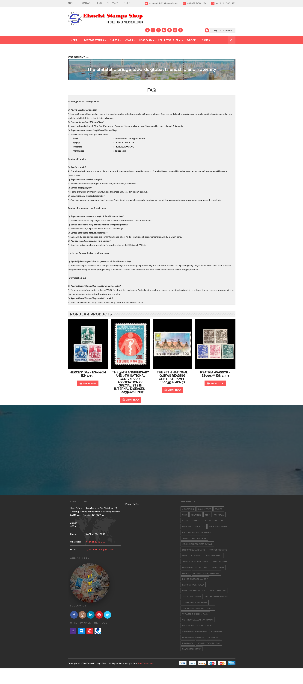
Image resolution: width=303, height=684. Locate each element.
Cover (129, 40)
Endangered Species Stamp (195, 567)
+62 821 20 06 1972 (225, 3)
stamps (218, 509)
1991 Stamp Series (214, 556)
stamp (185, 521)
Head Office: (76, 508)
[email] (169, 30)
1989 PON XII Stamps (218, 550)
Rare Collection (218, 591)
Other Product (80, 48)
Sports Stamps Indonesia (194, 538)
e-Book (191, 40)
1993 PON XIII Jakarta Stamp (195, 561)
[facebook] (153, 30)
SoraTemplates (145, 663)
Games (206, 40)
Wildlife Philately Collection (196, 626)
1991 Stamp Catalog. (192, 556)
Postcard (145, 40)
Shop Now (89, 383)
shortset (200, 526)
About (72, 3)
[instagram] (158, 30)
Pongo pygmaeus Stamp (193, 591)
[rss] (164, 30)
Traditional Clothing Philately (198, 608)
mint (207, 515)
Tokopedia (120, 150)
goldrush (213, 637)
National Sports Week (193, 585)
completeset (204, 509)
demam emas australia (193, 637)
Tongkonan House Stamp (194, 602)
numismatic (187, 643)
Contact (86, 3)
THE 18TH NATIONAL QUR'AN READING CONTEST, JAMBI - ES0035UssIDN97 (172, 377)
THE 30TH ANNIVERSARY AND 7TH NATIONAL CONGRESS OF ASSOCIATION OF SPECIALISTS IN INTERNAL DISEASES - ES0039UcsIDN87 (130, 382)
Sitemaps (113, 3)
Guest (128, 3)
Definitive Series (219, 561)
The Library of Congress (217, 596)
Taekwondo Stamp (191, 596)
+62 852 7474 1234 (196, 3)
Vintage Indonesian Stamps (195, 614)
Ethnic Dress (218, 567)
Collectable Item (169, 40)
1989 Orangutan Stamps (193, 550)
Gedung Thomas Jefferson (206, 573)
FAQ (99, 3)
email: (73, 549)
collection (188, 509)
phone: (73, 534)
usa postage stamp (191, 649)
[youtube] (175, 30)
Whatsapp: (75, 541)
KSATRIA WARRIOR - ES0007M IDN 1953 (215, 374)
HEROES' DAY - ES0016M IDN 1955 (88, 374)
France (185, 573)
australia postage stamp (194, 631)
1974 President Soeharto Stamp (197, 544)
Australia (219, 515)
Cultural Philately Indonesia (196, 532)
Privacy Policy (132, 504)
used (184, 515)
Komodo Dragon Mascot (195, 579)
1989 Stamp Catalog (218, 526)
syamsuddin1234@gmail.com (163, 3)
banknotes (216, 631)
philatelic (196, 515)
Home (74, 40)
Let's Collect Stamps (213, 521)
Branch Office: (73, 524)
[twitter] (147, 30)
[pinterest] (180, 30)
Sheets (114, 40)
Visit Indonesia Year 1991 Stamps (197, 620)
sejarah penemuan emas (209, 643)
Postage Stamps (94, 40)
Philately (186, 526)
